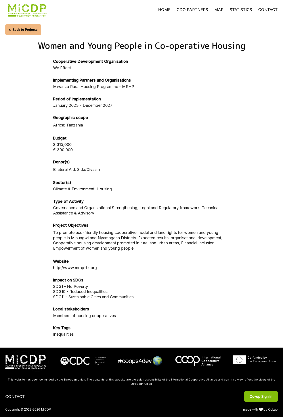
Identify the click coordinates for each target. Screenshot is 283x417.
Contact (268, 9)
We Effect (62, 67)
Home (164, 9)
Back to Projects (23, 29)
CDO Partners (192, 9)
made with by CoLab (260, 409)
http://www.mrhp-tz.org (75, 267)
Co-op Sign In (261, 396)
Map (219, 9)
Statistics (241, 9)
